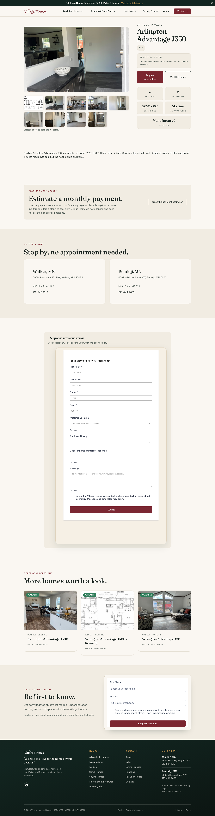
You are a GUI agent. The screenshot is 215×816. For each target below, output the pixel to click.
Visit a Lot (182, 11)
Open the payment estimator (167, 202)
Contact (130, 781)
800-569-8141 (176, 791)
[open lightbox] (33, 103)
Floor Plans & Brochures (101, 781)
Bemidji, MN (169, 771)
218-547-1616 (40, 292)
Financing (130, 772)
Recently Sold (96, 786)
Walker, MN (169, 756)
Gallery (129, 762)
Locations (129, 11)
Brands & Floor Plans (102, 11)
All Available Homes (99, 757)
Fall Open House (134, 776)
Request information (150, 77)
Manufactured (96, 762)
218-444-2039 (126, 292)
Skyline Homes (96, 776)
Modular (93, 767)
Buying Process (151, 11)
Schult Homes (96, 772)
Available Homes (71, 11)
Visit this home (178, 77)
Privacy (179, 810)
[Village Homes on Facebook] (26, 785)
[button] (76, 59)
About (166, 11)
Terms (188, 810)
